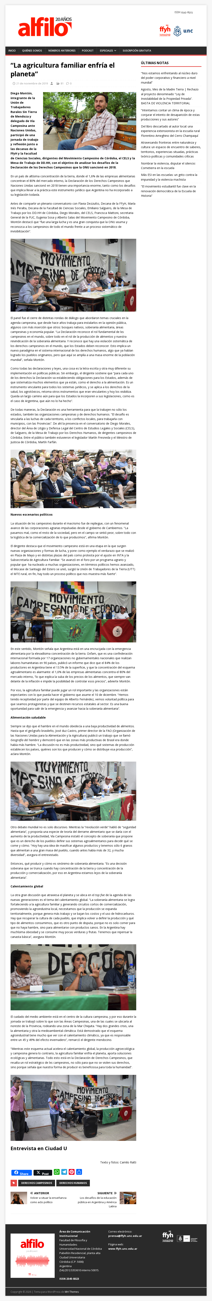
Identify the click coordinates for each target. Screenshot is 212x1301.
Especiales (106, 50)
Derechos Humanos (73, 1183)
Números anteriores (62, 50)
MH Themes (72, 1292)
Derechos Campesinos (36, 1183)
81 (62, 83)
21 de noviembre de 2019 (32, 83)
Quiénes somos (32, 50)
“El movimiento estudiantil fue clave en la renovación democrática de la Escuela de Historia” (168, 191)
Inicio (12, 50)
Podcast (88, 50)
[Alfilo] (106, 44)
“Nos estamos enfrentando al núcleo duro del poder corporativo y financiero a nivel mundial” (169, 77)
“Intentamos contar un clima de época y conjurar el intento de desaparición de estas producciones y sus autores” (170, 114)
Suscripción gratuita (137, 50)
